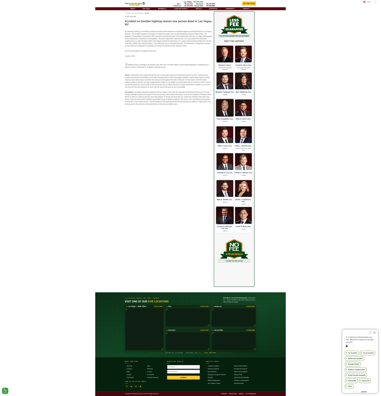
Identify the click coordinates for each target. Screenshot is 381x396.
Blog (148, 366)
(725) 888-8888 (250, 330)
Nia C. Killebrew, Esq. (243, 92)
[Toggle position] (370, 332)
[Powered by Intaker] (364, 391)
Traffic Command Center (134, 13)
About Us (129, 366)
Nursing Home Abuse (240, 369)
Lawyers (129, 369)
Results (199, 9)
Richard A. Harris (224, 65)
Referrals (162, 9)
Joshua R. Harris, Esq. (243, 65)
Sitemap (241, 393)
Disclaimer (224, 393)
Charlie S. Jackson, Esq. (243, 173)
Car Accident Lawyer (214, 383)
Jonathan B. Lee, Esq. (225, 173)
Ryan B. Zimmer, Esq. (224, 200)
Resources (213, 9)
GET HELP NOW (249, 3)
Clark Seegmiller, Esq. (225, 119)
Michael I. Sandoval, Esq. (225, 92)
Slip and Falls (238, 374)
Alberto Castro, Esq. (243, 119)
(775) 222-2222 (204, 306)
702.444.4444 (198, 2)
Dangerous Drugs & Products (217, 374)
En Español (150, 374)
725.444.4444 (188, 6)
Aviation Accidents (213, 366)
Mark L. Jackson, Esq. (243, 146)
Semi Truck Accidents (240, 371)
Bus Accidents (212, 371)
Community (230, 9)
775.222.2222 (188, 4)
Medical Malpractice (214, 380)
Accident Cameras (152, 377)
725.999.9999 (210, 4)
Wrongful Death (239, 383)
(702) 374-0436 (158, 306)
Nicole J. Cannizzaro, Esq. (243, 200)
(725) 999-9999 (204, 330)
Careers (129, 374)
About (132, 9)
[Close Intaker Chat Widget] (374, 332)
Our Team (146, 9)
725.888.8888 (210, 6)
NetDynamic (252, 393)
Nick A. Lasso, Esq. (225, 146)
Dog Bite (210, 377)
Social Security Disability (241, 377)
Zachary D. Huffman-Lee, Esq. (224, 227)
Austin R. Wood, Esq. (243, 226)
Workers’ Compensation (241, 380)
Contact (246, 9)
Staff (128, 371)
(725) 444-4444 (250, 306)
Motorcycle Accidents (240, 366)
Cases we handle (180, 9)
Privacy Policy (233, 393)
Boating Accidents (213, 369)
